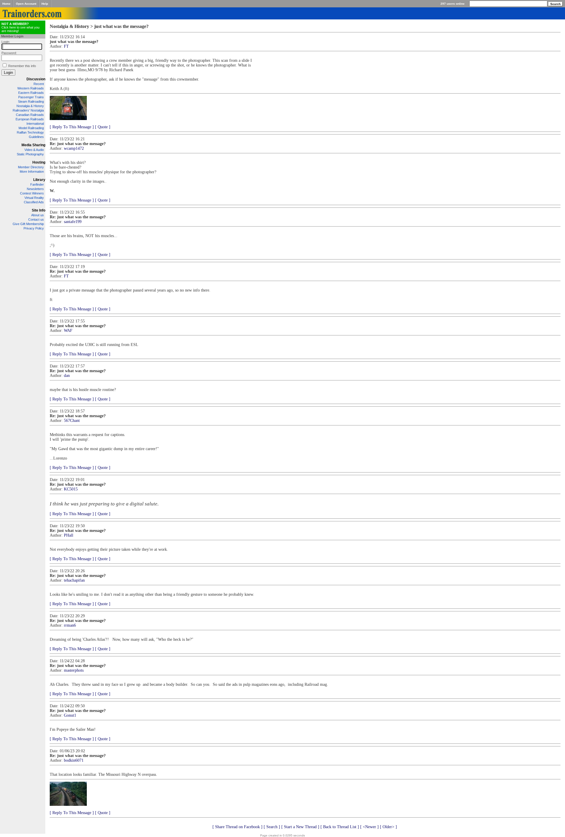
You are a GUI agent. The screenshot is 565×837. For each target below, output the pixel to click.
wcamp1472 (74, 148)
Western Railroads (30, 88)
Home (6, 3)
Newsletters (35, 189)
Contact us (36, 219)
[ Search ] (272, 827)
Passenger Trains (31, 97)
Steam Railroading (31, 101)
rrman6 (70, 625)
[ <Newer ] (369, 827)
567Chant (72, 420)
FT (66, 46)
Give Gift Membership (28, 224)
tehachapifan (74, 580)
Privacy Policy (34, 228)
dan (67, 375)
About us (37, 215)
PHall (68, 535)
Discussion (35, 79)
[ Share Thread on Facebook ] (237, 827)
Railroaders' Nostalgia (28, 110)
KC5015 (71, 489)
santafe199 (73, 221)
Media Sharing (33, 145)
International (35, 123)
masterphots (74, 670)
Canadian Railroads (30, 115)
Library (39, 180)
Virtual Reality (34, 197)
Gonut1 (70, 715)
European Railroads (30, 119)
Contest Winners (32, 193)
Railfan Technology (30, 132)
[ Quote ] (102, 127)
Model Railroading (31, 128)
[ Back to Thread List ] (339, 827)
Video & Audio (34, 150)
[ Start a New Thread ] (300, 827)
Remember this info (22, 66)
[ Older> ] (388, 827)
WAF (68, 330)
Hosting (38, 162)
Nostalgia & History (30, 106)
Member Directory (31, 167)
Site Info (38, 210)
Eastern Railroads (31, 92)
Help (44, 3)
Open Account (26, 3)
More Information (32, 171)
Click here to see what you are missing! (20, 27)
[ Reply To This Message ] (72, 127)
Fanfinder (37, 184)
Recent (39, 84)
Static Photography (30, 154)
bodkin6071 (74, 760)
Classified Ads (34, 202)
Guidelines (36, 137)
